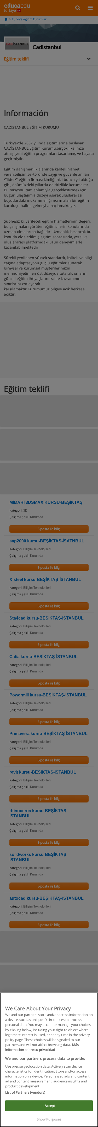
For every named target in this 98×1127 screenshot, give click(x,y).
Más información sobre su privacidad (42, 1047)
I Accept (49, 1105)
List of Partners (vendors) (25, 1092)
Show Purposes (49, 1119)
